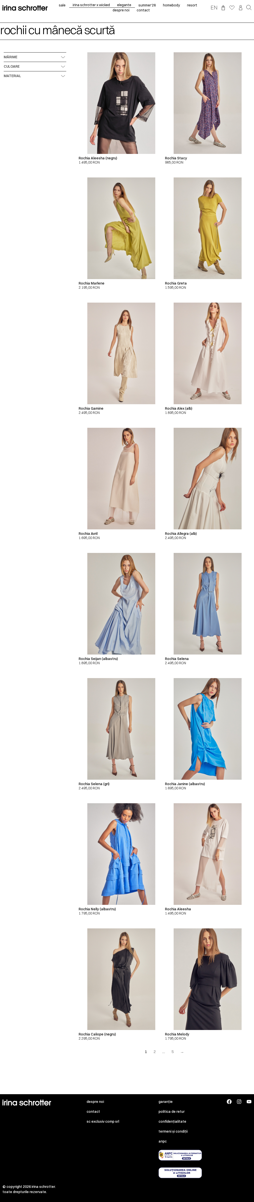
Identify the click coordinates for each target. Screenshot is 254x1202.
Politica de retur (172, 1111)
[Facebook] (229, 1101)
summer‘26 (147, 5)
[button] (249, 8)
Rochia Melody (177, 1034)
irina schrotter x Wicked (91, 5)
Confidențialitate (172, 1121)
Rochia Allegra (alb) (181, 533)
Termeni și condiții (173, 1131)
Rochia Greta (176, 283)
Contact (93, 1111)
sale (62, 5)
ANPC (163, 1141)
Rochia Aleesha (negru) (98, 158)
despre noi (121, 10)
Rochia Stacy (176, 158)
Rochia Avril (88, 533)
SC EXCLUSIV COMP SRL (103, 1121)
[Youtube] (249, 1101)
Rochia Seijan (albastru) (98, 659)
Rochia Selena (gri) (94, 784)
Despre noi (95, 1101)
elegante (124, 5)
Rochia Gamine (91, 408)
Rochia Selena (177, 659)
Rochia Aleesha (178, 909)
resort (192, 5)
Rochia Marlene (91, 283)
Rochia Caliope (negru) (97, 1034)
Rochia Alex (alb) (178, 408)
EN (214, 7)
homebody (171, 5)
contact (143, 10)
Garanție (166, 1101)
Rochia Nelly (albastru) (97, 909)
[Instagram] (239, 1101)
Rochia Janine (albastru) (185, 784)
